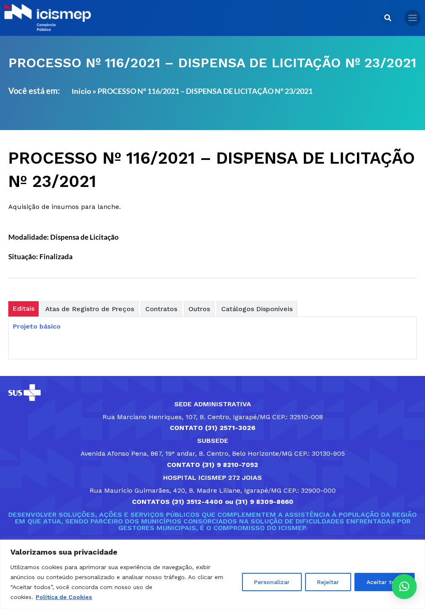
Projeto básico (37, 326)
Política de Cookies (64, 597)
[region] (212, 574)
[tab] (23, 309)
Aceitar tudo (384, 582)
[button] (387, 18)
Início (81, 91)
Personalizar (272, 582)
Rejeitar (328, 582)
